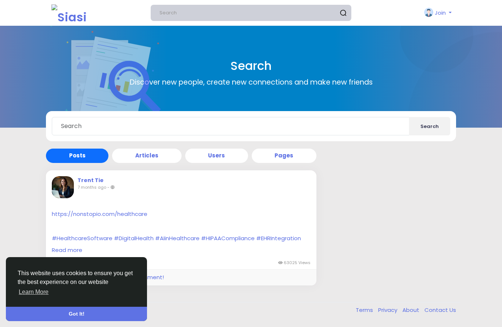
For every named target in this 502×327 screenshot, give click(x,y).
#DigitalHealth (134, 238)
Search (429, 126)
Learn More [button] (34, 292)
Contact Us (440, 310)
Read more (67, 250)
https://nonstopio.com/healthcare (99, 214)
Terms (365, 310)
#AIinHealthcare (177, 238)
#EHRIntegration (278, 238)
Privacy (388, 310)
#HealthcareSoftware (82, 238)
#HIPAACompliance (228, 238)
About (411, 310)
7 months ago (92, 187)
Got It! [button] (77, 314)
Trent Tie (91, 180)
